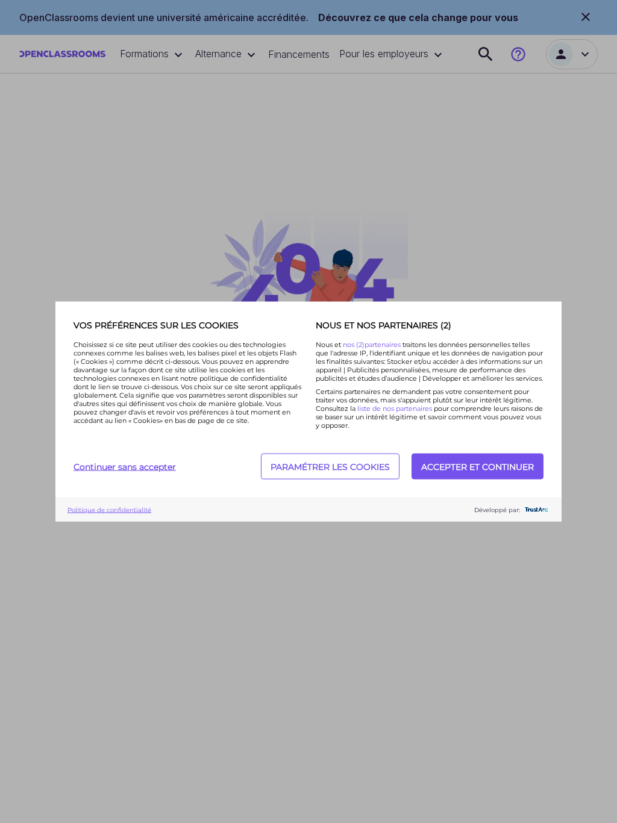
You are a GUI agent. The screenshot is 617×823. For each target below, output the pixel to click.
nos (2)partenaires (372, 344)
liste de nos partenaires (394, 408)
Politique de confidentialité (109, 509)
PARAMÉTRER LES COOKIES (330, 466)
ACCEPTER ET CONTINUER (477, 466)
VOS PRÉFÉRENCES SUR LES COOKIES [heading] (156, 325)
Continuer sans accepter (125, 466)
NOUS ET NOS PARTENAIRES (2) (383, 325)
